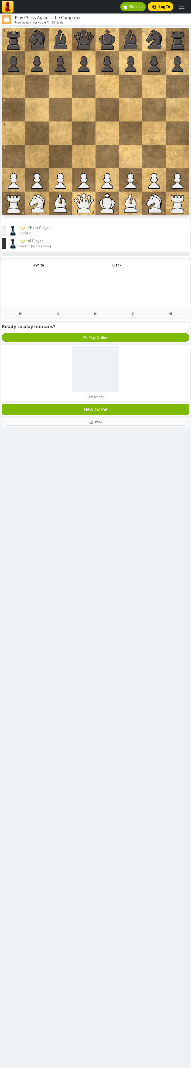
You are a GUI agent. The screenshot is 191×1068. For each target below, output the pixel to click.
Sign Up (136, 6)
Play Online (98, 337)
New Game (96, 409)
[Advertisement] (95, 369)
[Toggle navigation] (181, 6)
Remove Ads (96, 397)
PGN (98, 422)
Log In (164, 6)
